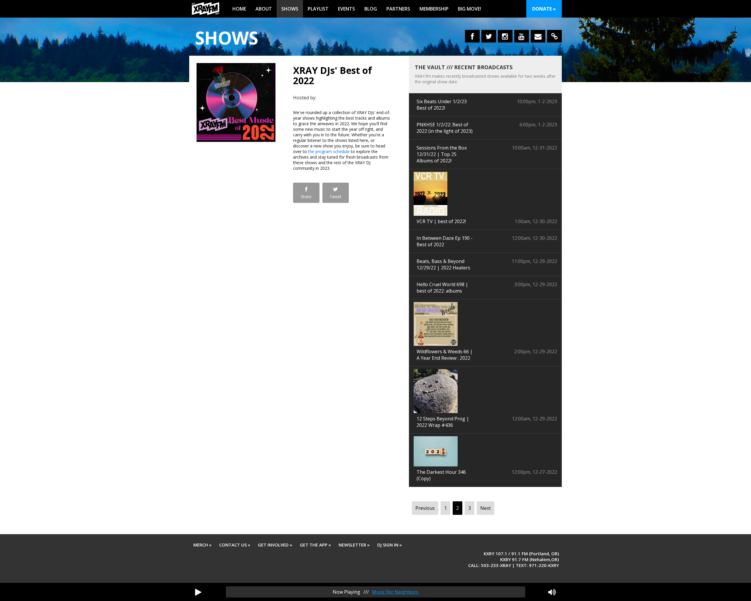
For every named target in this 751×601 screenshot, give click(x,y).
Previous (425, 508)
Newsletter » (354, 545)
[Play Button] (198, 592)
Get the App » (315, 545)
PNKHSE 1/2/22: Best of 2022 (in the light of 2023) (445, 127)
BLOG (370, 9)
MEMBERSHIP (434, 9)
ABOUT (264, 9)
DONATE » (544, 9)
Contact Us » (234, 545)
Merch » (202, 545)
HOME (239, 9)
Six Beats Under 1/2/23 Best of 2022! (442, 104)
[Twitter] (488, 36)
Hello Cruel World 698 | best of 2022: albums (442, 287)
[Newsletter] (538, 36)
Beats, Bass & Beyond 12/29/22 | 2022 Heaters (443, 264)
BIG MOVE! (469, 9)
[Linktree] (554, 36)
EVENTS (346, 9)
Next (485, 508)
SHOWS (289, 9)
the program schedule (329, 151)
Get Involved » (275, 545)
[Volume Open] (552, 591)
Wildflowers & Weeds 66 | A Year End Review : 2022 (445, 354)
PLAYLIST (318, 9)
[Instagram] (505, 36)
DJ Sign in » (389, 545)
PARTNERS (398, 9)
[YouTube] (521, 36)
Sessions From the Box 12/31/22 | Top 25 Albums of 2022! (442, 154)
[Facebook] (472, 36)
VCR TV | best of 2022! (441, 221)
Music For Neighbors (395, 592)
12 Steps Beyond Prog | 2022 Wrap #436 (443, 421)
